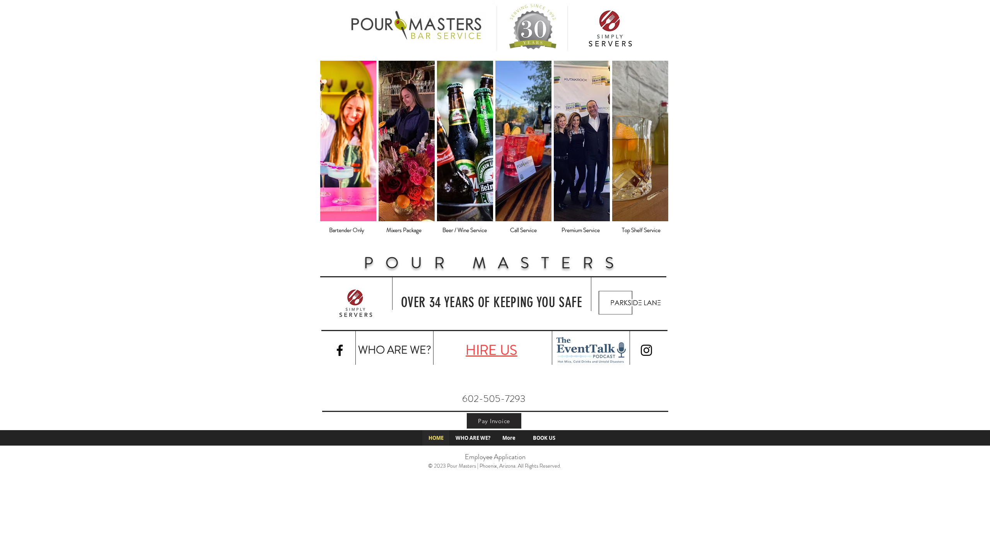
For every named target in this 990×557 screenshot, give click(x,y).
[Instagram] (646, 350)
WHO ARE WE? (394, 350)
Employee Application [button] (495, 457)
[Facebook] (339, 350)
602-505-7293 (494, 399)
